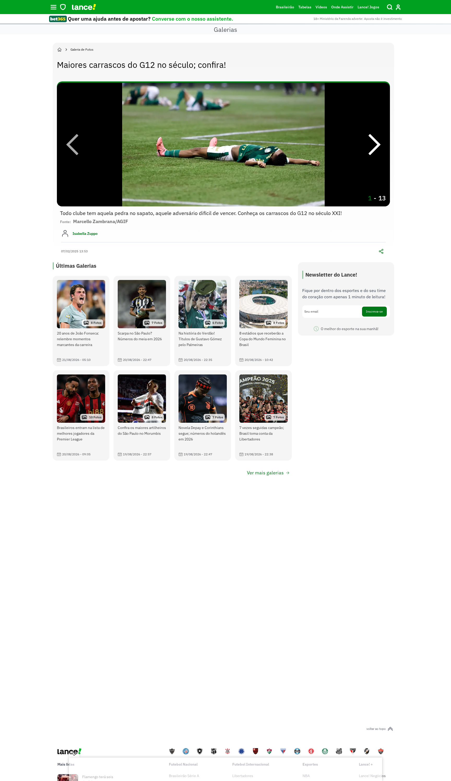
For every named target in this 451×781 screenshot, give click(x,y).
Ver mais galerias (265, 473)
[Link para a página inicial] (59, 49)
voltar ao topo (376, 729)
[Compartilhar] (381, 251)
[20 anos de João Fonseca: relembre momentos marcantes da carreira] (81, 321)
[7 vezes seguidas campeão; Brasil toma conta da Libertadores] (263, 415)
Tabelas (304, 7)
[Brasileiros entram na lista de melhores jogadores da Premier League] (81, 415)
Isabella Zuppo (85, 233)
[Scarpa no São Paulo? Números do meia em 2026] (142, 321)
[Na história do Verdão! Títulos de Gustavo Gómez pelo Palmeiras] (202, 321)
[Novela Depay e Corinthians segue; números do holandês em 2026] (202, 415)
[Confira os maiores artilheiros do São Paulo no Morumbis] (142, 415)
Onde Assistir (342, 7)
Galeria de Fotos (81, 49)
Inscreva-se (374, 311)
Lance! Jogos (368, 7)
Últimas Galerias (76, 265)
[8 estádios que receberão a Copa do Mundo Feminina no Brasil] (263, 321)
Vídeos (321, 7)
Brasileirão (285, 7)
